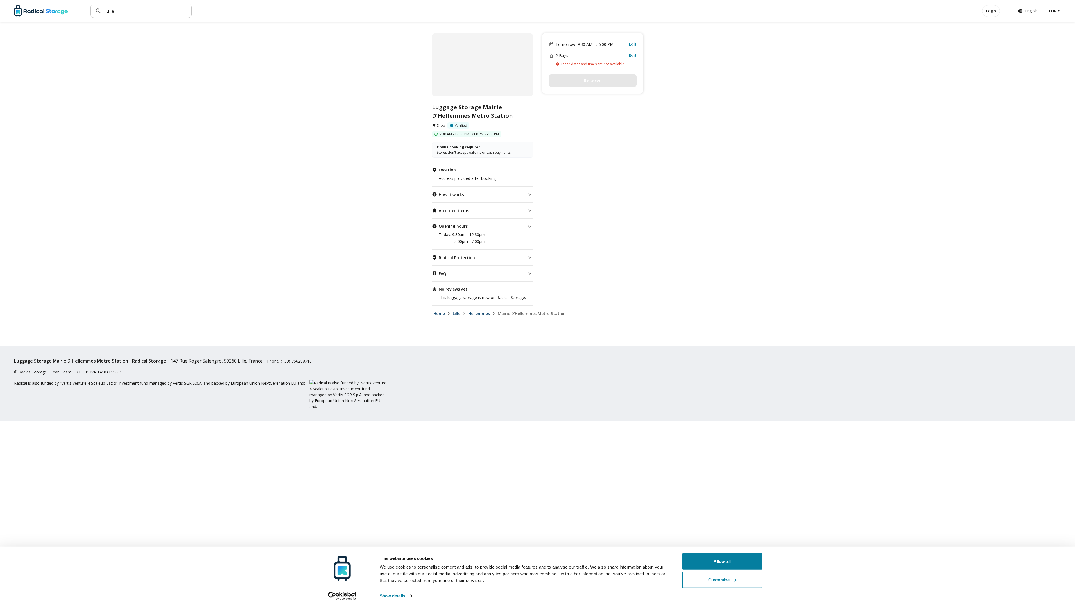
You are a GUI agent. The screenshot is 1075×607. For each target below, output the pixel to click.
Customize (719, 579)
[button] (482, 194)
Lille (456, 313)
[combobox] (146, 11)
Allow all (722, 561)
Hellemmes (479, 313)
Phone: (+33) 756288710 (289, 361)
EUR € (1054, 10)
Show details (392, 596)
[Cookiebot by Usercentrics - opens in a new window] (342, 596)
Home (439, 313)
